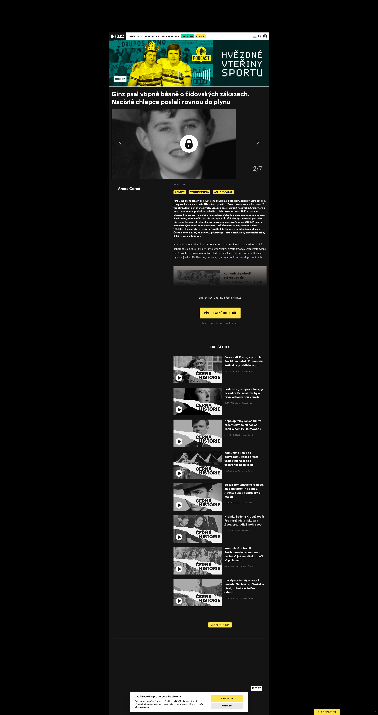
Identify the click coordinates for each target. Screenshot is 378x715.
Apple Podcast (223, 192)
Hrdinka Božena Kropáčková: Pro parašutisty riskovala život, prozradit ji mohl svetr (244, 520)
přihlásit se (231, 322)
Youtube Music (199, 192)
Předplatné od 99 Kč (220, 313)
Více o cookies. (142, 707)
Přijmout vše (227, 698)
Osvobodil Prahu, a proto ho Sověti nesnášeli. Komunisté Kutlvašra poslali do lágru (243, 361)
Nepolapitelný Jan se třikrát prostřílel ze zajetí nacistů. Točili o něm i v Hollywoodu (242, 424)
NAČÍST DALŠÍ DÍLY (220, 625)
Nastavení (227, 706)
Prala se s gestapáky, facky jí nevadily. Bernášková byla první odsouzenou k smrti (243, 393)
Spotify (180, 192)
